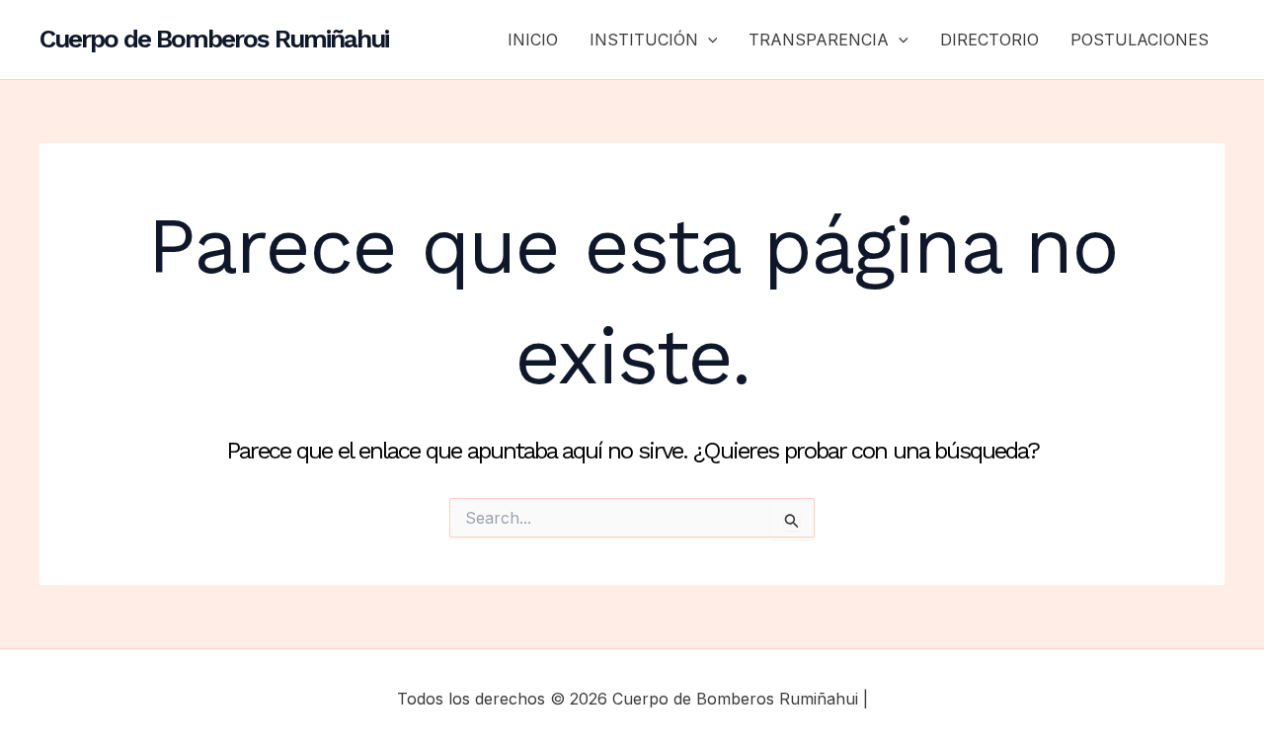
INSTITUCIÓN (644, 39)
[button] (708, 39)
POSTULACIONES (1139, 39)
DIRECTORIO (989, 39)
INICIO (533, 39)
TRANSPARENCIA (819, 39)
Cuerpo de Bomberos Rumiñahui (214, 38)
